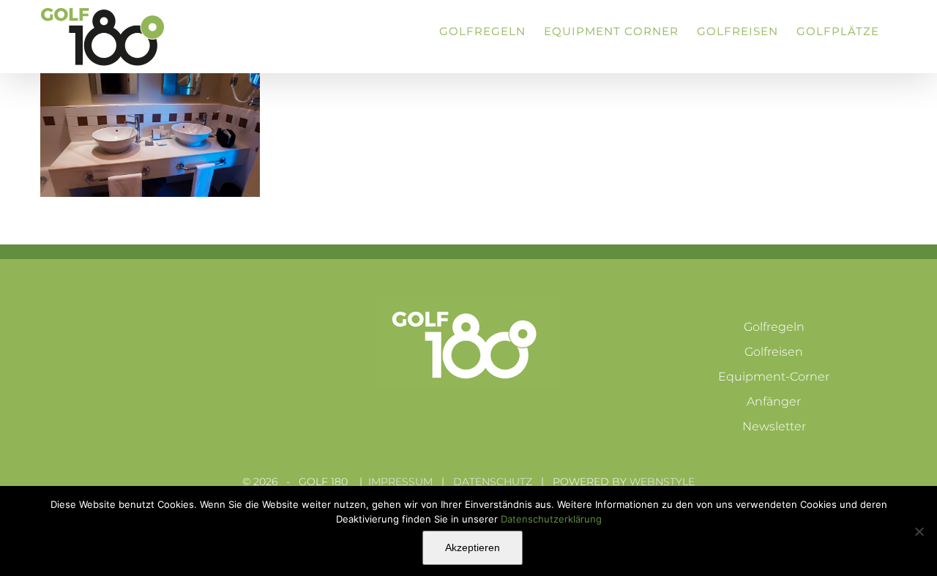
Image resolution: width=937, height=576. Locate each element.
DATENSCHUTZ (492, 481)
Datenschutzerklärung (551, 519)
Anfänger (774, 401)
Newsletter (774, 426)
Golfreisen (773, 352)
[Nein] (918, 531)
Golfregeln (774, 327)
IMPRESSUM (400, 481)
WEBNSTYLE (662, 481)
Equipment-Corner (773, 377)
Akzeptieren (472, 547)
